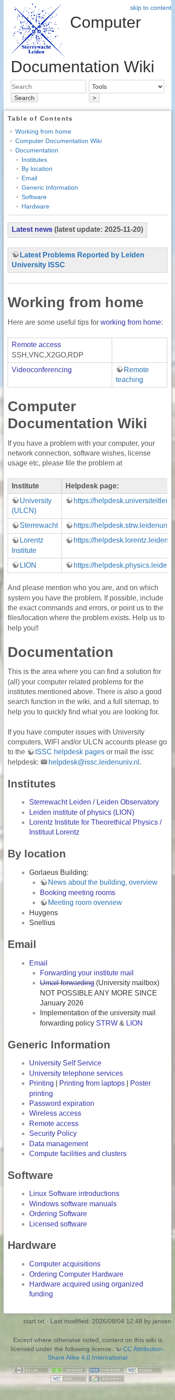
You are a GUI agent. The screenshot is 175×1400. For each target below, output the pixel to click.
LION (28, 565)
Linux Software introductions (74, 1193)
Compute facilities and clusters (78, 1153)
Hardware (35, 206)
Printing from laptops (92, 1083)
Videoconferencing (42, 370)
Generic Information (50, 187)
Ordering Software (58, 1213)
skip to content (150, 7)
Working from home (43, 131)
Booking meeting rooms (77, 892)
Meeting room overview (85, 902)
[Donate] (69, 1369)
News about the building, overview (103, 882)
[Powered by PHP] (106, 1369)
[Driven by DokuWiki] (106, 1378)
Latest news (32, 229)
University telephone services (76, 1073)
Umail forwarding (67, 983)
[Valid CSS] (69, 1378)
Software (34, 196)
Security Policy (53, 1133)
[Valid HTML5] (144, 1369)
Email (29, 178)
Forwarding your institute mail (87, 973)
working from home (131, 322)
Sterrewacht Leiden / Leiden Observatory (94, 802)
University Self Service (65, 1063)
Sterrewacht (39, 525)
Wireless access (55, 1113)
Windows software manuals (73, 1204)
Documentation (36, 150)
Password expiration (61, 1103)
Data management (58, 1144)
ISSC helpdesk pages (70, 752)
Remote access (36, 344)
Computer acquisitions (65, 1264)
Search (24, 97)
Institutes (34, 159)
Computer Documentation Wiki (58, 140)
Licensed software (58, 1224)
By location (37, 168)
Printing (41, 1083)
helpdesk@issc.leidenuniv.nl (94, 762)
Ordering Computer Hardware (76, 1274)
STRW (107, 1023)
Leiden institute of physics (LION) (81, 812)
